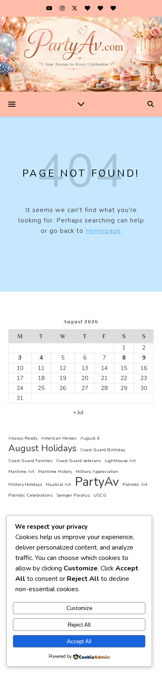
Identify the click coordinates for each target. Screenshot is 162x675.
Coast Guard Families (30, 461)
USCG (99, 495)
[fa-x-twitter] (75, 8)
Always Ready (22, 438)
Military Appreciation (97, 471)
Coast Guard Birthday (102, 450)
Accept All (79, 641)
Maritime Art (21, 471)
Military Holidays (25, 484)
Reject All (79, 625)
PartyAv (97, 482)
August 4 (89, 438)
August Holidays (42, 448)
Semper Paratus (73, 495)
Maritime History (55, 471)
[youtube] (50, 8)
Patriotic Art (135, 484)
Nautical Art (58, 484)
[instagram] (63, 8)
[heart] (88, 8)
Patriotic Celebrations (30, 495)
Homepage (103, 231)
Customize (79, 608)
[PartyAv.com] (81, 54)
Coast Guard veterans (78, 461)
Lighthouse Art (120, 461)
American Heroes (58, 438)
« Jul (78, 412)
